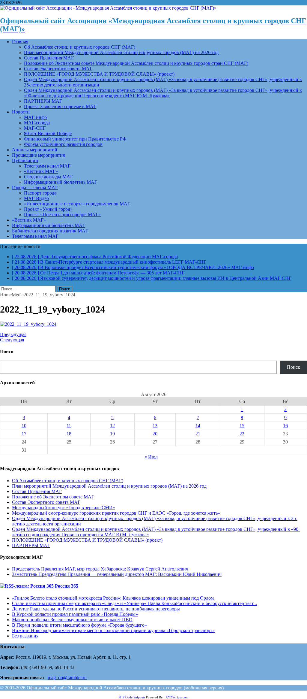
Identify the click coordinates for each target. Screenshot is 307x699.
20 (155, 433)
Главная (20, 41)
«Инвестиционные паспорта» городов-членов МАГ (77, 203)
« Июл (151, 456)
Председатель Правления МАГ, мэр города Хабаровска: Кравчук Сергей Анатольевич (100, 568)
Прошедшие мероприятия (38, 155)
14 (197, 425)
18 (69, 433)
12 (112, 425)
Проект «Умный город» (48, 209)
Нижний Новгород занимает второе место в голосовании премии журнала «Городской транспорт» (113, 630)
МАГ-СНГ (35, 128)
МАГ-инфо (35, 117)
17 (24, 433)
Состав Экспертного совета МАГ (58, 68)
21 (197, 433)
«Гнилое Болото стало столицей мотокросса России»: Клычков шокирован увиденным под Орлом (113, 598)
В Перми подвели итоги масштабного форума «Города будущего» (79, 625)
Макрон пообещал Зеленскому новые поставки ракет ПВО (72, 619)
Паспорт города (40, 192)
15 (242, 425)
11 (69, 425)
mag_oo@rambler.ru (67, 677)
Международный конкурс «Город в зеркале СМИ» (63, 507)
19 (112, 433)
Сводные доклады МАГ (48, 176)
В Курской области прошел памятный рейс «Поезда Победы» (75, 614)
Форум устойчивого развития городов (63, 144)
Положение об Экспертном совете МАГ (53, 496)
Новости (21, 111)
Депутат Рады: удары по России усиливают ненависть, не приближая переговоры (96, 608)
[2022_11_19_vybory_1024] (28, 324)
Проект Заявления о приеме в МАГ (60, 106)
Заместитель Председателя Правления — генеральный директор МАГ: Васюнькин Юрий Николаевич (117, 574)
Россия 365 (66, 586)
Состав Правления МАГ (49, 57)
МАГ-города (37, 122)
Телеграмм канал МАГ (47, 165)
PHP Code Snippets (131, 697)
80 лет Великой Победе (48, 133)
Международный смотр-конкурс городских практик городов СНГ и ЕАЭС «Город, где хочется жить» (116, 513)
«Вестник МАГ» (41, 171)
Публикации (25, 160)
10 (24, 425)
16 (285, 425)
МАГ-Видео (36, 198)
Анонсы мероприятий (34, 149)
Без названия (25, 635)
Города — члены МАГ (35, 187)
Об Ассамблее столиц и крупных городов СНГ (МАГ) (79, 47)
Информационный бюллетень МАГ (60, 182)
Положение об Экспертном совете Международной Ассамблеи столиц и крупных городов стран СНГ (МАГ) (136, 63)
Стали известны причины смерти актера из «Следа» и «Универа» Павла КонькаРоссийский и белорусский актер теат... (134, 603)
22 (242, 433)
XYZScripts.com (177, 697)
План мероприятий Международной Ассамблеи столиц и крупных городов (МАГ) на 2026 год (121, 52)
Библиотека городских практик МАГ (50, 230)
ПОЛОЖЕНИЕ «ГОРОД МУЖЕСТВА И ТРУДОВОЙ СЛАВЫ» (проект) (99, 74)
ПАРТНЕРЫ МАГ (43, 101)
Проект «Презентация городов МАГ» (62, 214)
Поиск (293, 367)
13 (155, 425)
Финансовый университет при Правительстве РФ (75, 138)
